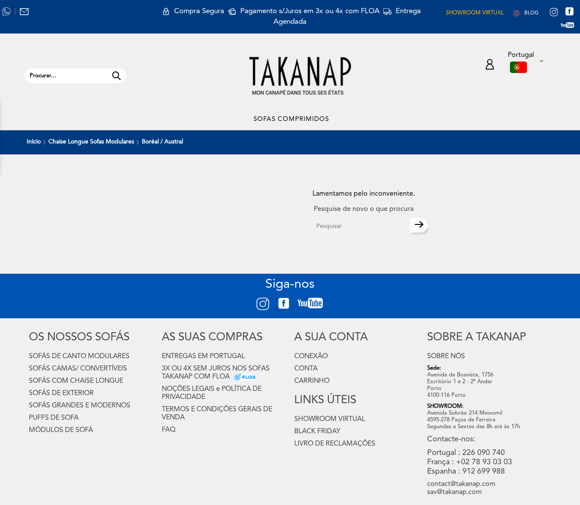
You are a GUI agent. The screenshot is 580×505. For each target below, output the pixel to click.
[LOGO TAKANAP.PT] (300, 76)
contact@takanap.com (461, 484)
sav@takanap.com (454, 492)
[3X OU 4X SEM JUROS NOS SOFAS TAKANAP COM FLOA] (242, 376)
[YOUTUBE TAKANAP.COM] (571, 26)
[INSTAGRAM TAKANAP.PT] (553, 12)
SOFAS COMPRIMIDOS (291, 119)
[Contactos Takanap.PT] (24, 11)
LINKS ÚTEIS (325, 400)
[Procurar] (116, 75)
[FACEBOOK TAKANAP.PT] (572, 12)
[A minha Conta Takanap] (489, 65)
